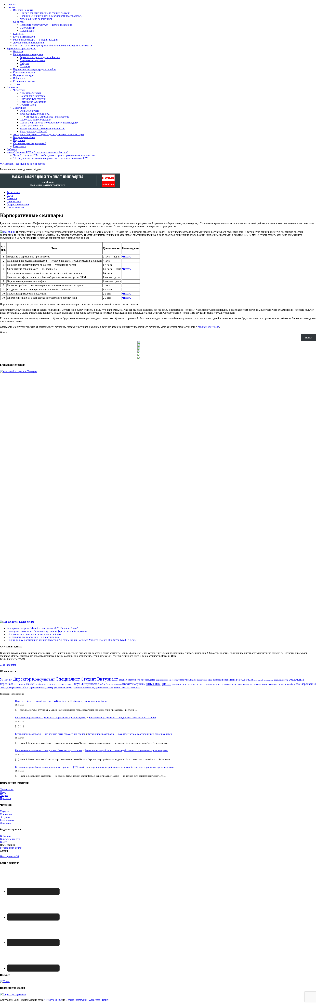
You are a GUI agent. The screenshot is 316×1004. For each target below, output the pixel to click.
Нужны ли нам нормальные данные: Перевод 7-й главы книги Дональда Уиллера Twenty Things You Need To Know (71, 640)
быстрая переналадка (224, 679)
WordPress (94, 999)
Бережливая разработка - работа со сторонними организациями (50, 717)
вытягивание (20, 684)
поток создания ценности (209, 684)
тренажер (48, 687)
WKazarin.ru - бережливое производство (22, 163)
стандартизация (306, 683)
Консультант (43, 679)
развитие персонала (268, 684)
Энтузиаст (107, 679)
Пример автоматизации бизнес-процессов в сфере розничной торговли (47, 631)
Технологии (6, 789)
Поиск (3, 332)
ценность (118, 687)
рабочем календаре (208, 326)
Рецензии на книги (11, 847)
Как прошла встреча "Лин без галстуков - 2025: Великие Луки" (42, 628)
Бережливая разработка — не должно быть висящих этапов (122, 717)
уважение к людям (63, 687)
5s (1, 679)
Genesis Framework (76, 999)
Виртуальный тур (10, 839)
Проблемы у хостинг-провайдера (88, 701)
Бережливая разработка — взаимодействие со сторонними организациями (130, 734)
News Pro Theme (52, 999)
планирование (179, 684)
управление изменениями (83, 687)
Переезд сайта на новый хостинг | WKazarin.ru (41, 701)
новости (128, 683)
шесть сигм (135, 687)
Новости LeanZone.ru (21, 621)
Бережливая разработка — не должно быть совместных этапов (50, 734)
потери (191, 684)
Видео (3, 842)
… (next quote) (8, 664)
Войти (105, 999)
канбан (39, 684)
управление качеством (103, 687)
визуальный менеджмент (264, 680)
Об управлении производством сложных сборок (34, 634)
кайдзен (30, 683)
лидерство (118, 684)
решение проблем (287, 684)
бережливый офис (204, 680)
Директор (22, 679)
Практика (5, 798)
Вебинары (6, 836)
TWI (10, 680)
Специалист (67, 679)
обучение (140, 683)
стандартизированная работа (14, 687)
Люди (3, 792)
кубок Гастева (106, 684)
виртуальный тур (281, 680)
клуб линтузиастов (86, 683)
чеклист (127, 687)
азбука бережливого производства (137, 679)
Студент (88, 679)
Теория (4, 795)
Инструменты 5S (9, 856)
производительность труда (245, 684)
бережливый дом (187, 679)
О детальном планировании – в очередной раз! (33, 637)
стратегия (34, 687)
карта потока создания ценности (58, 684)
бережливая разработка (167, 680)
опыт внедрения (158, 684)
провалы (227, 684)
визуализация (244, 679)
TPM (5, 679)
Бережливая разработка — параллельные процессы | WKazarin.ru (51, 767)
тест (42, 687)
